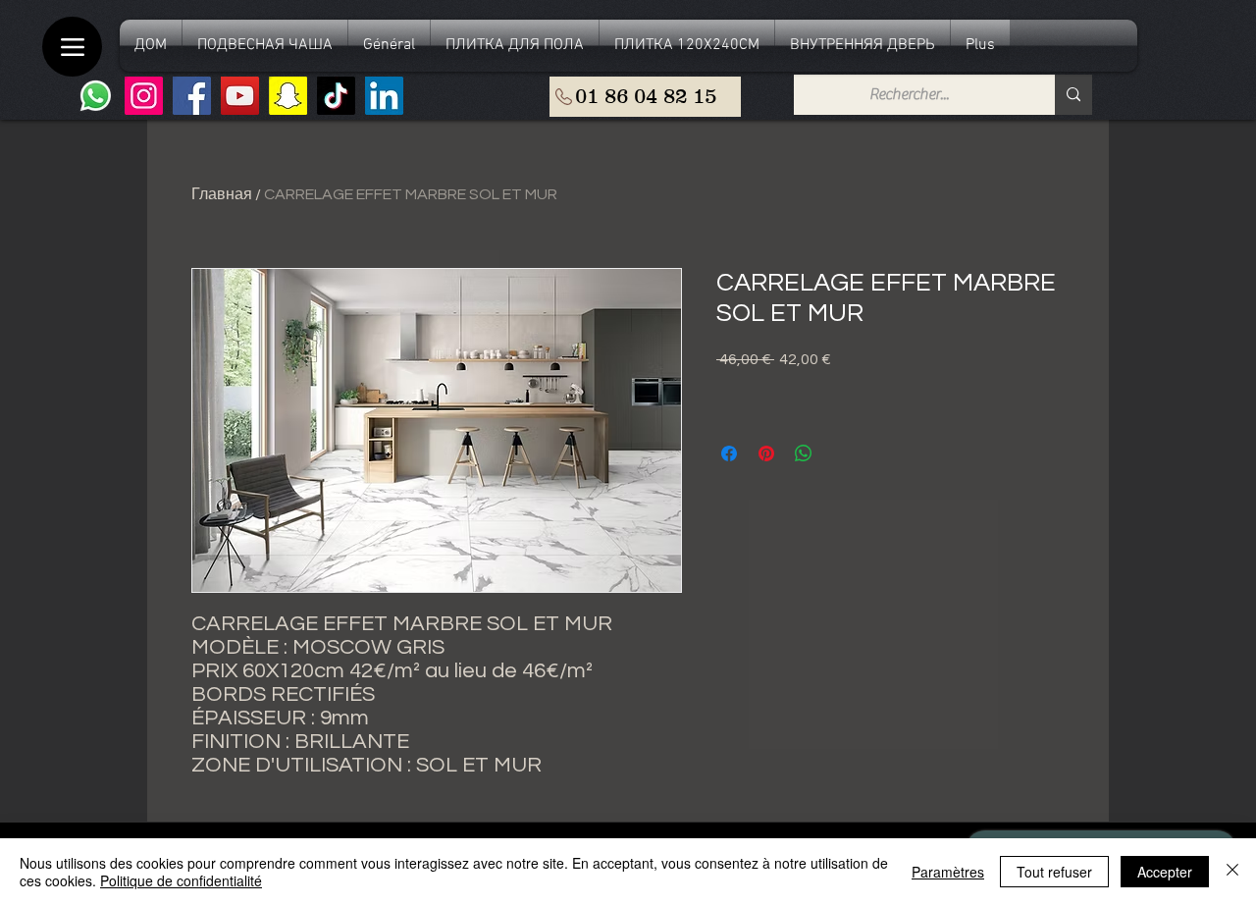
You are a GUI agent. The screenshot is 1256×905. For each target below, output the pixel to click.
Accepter (1164, 871)
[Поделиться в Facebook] (729, 453)
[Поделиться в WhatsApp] (803, 453)
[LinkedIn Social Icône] (384, 96)
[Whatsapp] (96, 96)
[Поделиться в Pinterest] (766, 453)
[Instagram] (144, 96)
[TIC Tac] (336, 96)
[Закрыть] (1232, 871)
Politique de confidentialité (181, 880)
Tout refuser (1054, 871)
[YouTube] (240, 96)
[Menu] (72, 47)
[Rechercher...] (1073, 95)
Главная (221, 194)
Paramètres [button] (948, 871)
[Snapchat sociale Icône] (288, 96)
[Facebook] (192, 96)
